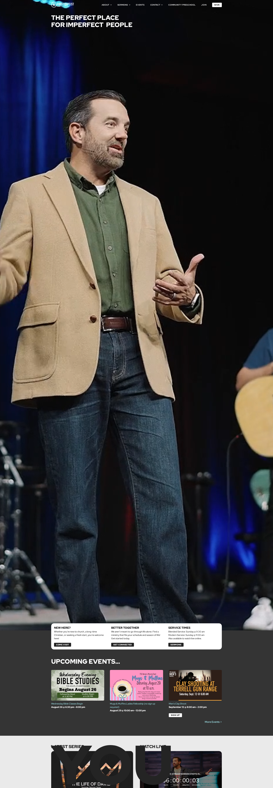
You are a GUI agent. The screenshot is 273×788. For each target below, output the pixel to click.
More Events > (213, 721)
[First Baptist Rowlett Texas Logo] (62, 3)
